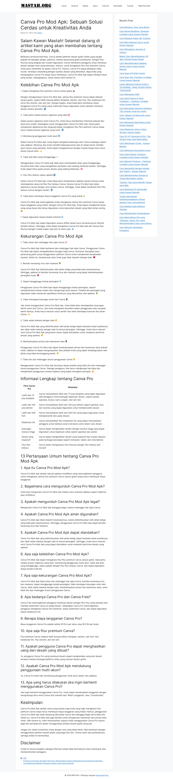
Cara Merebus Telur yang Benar (134, 27)
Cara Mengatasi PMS (129, 94)
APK (25, 758)
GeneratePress (102, 775)
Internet (105, 6)
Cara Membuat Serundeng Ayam (134, 150)
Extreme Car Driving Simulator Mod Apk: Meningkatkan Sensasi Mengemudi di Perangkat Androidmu (63, 761)
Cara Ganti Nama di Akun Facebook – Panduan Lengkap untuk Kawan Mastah (133, 101)
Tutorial (130, 6)
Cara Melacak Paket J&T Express (135, 38)
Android (74, 6)
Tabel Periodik (144, 6)
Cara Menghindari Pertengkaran (134, 213)
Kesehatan (118, 6)
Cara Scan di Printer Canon (132, 73)
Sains (95, 6)
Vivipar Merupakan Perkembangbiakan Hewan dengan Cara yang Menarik (132, 199)
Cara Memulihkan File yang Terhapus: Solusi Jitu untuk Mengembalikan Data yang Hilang (135, 220)
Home (64, 6)
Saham (85, 6)
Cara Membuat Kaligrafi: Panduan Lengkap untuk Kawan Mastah (48, 763)
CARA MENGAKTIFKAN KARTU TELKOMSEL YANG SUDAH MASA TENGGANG (135, 87)
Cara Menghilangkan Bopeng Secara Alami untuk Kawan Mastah (133, 66)
